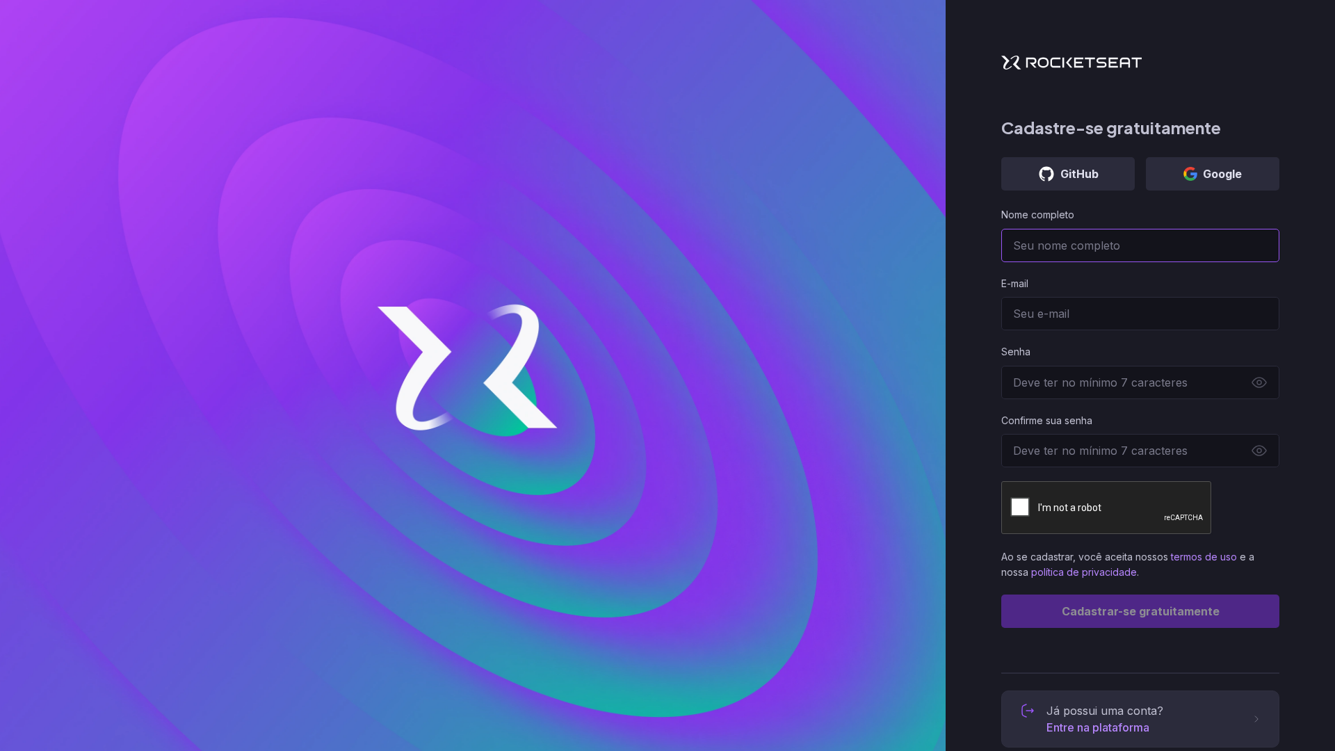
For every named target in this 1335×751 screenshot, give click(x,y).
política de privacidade (1084, 572)
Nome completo (1037, 214)
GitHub (1079, 174)
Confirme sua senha (1046, 420)
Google (1222, 174)
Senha (1015, 351)
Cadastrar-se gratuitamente (1141, 611)
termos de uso (1204, 557)
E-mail (1014, 283)
